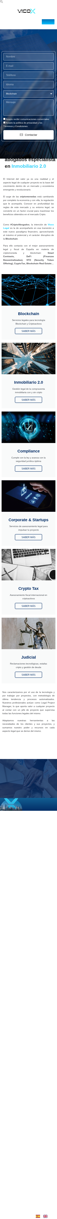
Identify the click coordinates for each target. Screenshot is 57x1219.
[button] (1, 2)
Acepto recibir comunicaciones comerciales (27, 119)
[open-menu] (48, 22)
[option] (46, 1216)
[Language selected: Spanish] (43, 1216)
